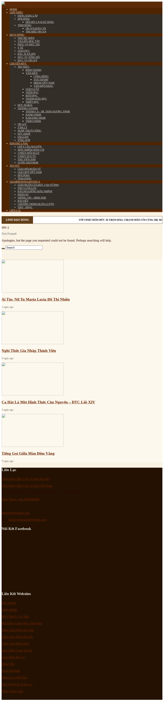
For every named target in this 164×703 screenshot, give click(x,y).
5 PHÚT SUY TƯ (27, 156)
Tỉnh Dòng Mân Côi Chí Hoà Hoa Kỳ (26, 479)
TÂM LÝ (22, 127)
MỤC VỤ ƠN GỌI (27, 60)
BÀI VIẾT (23, 200)
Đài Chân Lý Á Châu (15, 616)
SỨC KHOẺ (24, 133)
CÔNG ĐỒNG (41, 76)
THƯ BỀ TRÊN (26, 38)
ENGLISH (23, 137)
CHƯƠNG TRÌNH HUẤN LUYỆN (36, 204)
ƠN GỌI (22, 124)
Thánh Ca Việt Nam (14, 677)
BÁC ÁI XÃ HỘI (26, 53)
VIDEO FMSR (33, 121)
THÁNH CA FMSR (28, 108)
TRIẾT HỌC (32, 101)
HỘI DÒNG (24, 18)
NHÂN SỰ (23, 194)
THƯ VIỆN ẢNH (27, 159)
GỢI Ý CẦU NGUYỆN (30, 146)
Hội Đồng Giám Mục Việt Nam (22, 623)
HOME (13, 9)
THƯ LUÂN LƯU (27, 188)
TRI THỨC (24, 66)
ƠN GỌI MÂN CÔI (36, 28)
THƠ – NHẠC (25, 207)
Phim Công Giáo (12, 691)
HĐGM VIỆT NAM (44, 82)
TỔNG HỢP (24, 140)
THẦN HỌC (32, 92)
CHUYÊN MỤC (18, 63)
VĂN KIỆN (32, 73)
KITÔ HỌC (32, 95)
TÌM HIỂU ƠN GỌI (36, 31)
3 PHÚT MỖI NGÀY (29, 152)
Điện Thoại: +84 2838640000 (20, 499)
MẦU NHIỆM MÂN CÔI (31, 149)
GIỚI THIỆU (16, 12)
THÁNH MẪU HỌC (36, 98)
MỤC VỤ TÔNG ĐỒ (29, 57)
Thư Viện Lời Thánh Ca (17, 684)
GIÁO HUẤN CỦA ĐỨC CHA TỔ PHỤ (38, 184)
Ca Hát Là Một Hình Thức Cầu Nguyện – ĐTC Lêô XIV (48, 402)
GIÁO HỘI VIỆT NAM (30, 172)
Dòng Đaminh (11, 670)
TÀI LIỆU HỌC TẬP (29, 41)
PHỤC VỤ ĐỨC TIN (29, 44)
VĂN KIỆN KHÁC (43, 85)
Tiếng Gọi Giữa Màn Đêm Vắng (28, 453)
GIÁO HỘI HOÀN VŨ (29, 168)
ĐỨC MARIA (25, 105)
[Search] (3, 248)
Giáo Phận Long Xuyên (17, 650)
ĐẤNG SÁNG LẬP (28, 15)
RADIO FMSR (33, 114)
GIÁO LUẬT (32, 89)
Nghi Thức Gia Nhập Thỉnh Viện (29, 351)
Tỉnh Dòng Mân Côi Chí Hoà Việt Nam (27, 485)
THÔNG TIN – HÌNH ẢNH (32, 197)
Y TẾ (20, 47)
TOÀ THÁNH (41, 79)
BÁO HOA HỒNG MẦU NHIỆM (35, 191)
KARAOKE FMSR (36, 117)
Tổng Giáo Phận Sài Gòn (18, 630)
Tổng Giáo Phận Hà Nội (17, 637)
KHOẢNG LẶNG (19, 143)
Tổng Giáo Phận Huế (15, 643)
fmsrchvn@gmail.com (16, 513)
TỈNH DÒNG (24, 25)
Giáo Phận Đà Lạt (13, 657)
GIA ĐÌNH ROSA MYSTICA (25, 181)
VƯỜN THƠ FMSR (28, 162)
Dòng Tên (8, 664)
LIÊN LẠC (15, 210)
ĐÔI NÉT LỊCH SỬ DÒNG (40, 22)
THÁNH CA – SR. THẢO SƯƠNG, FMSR (48, 111)
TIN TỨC (15, 165)
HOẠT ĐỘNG (17, 34)
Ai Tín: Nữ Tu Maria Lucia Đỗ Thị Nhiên (36, 299)
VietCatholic (9, 609)
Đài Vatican (9, 603)
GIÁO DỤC (24, 50)
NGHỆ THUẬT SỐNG (29, 130)
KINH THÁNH (33, 69)
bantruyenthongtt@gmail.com (27, 519)
